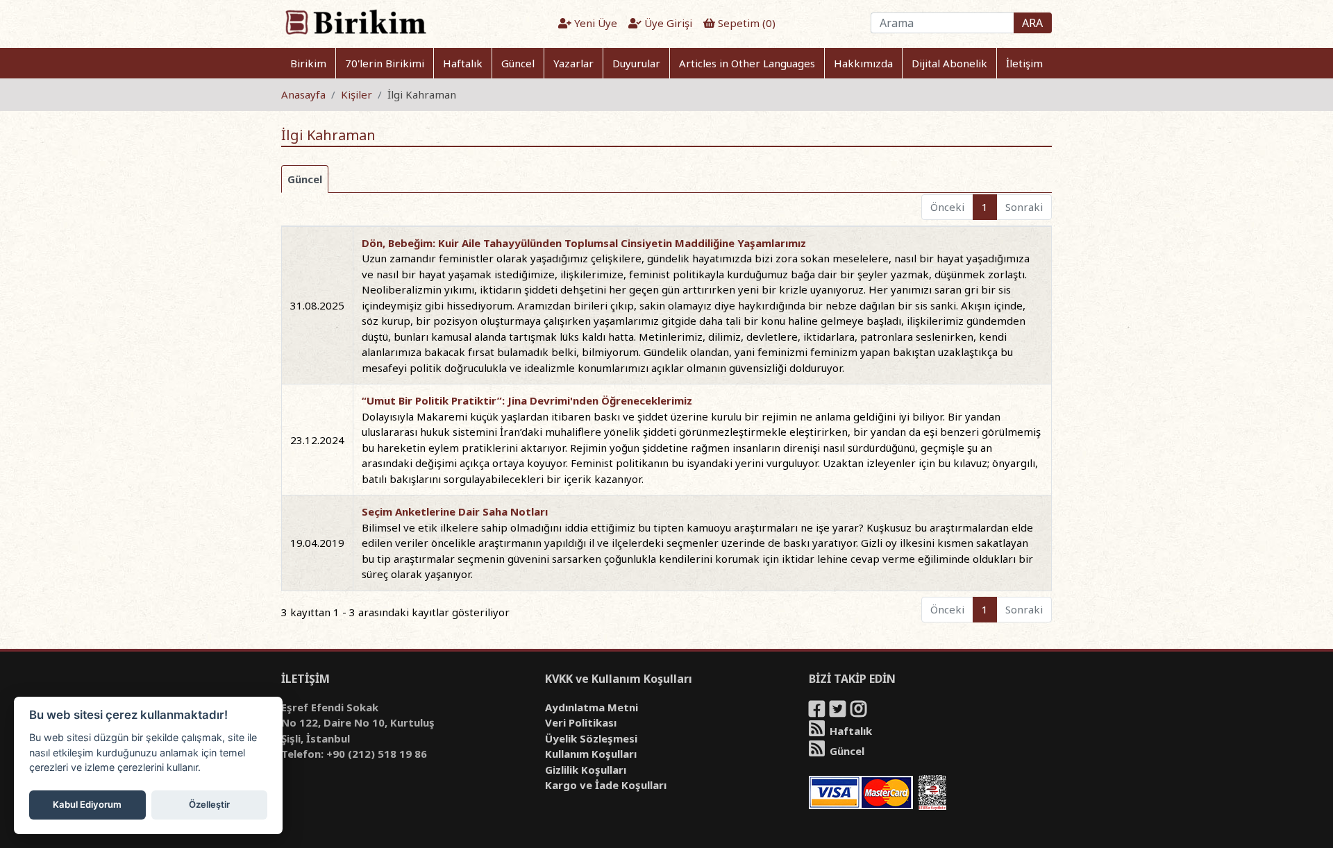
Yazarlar (573, 63)
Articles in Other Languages (747, 63)
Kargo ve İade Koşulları (605, 785)
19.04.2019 (317, 543)
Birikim (308, 63)
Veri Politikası (581, 722)
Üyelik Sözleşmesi (591, 738)
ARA (1032, 23)
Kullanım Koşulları (591, 754)
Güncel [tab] (304, 179)
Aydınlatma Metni (591, 707)
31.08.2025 (317, 305)
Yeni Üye (594, 23)
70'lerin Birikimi (384, 63)
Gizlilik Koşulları (585, 770)
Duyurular (636, 63)
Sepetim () (745, 23)
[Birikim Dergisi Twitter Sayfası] (839, 711)
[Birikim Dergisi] (355, 21)
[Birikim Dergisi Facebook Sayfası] (818, 711)
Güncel (518, 63)
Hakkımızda (863, 63)
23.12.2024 (317, 440)
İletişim (1024, 63)
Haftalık (463, 63)
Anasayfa (303, 94)
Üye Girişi (667, 23)
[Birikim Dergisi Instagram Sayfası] (859, 711)
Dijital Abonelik (949, 63)
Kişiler (356, 94)
